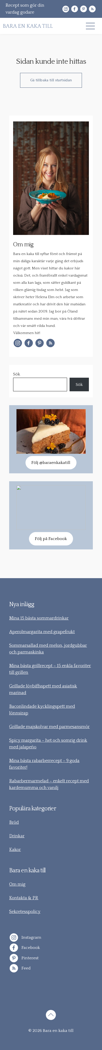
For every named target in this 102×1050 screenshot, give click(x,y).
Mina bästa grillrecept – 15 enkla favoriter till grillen (50, 669)
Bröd (14, 822)
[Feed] (92, 9)
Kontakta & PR (23, 898)
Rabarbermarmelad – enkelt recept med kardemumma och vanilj (49, 784)
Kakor (15, 849)
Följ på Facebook (51, 539)
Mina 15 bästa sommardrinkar (39, 618)
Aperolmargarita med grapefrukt (42, 631)
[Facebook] (74, 9)
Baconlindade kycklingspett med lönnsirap (42, 710)
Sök (16, 374)
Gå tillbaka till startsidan (51, 80)
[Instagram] (65, 9)
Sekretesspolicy (24, 911)
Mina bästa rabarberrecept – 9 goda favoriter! (44, 764)
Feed (26, 968)
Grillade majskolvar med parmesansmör (49, 726)
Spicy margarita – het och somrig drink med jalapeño (48, 744)
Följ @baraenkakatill (50, 462)
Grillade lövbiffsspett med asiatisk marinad (43, 689)
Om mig (17, 884)
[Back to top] (50, 1015)
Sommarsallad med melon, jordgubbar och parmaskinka (48, 649)
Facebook (30, 947)
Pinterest (30, 958)
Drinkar (17, 836)
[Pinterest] (83, 9)
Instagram (31, 937)
